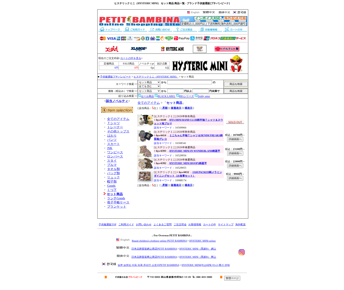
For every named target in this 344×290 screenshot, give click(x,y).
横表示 (189, 107)
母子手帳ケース (118, 202)
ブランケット (116, 206)
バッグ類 (113, 173)
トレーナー (115, 127)
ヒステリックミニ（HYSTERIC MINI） (156, 76)
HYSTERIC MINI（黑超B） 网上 (197, 256)
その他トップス (118, 131)
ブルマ (112, 164)
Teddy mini (204, 96)
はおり (112, 135)
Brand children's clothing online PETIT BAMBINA (159, 240)
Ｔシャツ (113, 123)
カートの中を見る (130, 58)
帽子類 (112, 181)
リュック (113, 177)
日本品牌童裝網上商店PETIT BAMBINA (154, 248)
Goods (111, 185)
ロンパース (115, 156)
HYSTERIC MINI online (202, 240)
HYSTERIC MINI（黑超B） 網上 (197, 248)
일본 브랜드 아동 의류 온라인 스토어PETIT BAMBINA (148, 265)
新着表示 (176, 107)
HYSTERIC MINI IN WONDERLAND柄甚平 (194, 150)
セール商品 (147, 96)
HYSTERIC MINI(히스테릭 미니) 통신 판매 (206, 265)
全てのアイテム (118, 119)
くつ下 (112, 190)
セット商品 (115, 194)
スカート (113, 144)
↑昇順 (164, 107)
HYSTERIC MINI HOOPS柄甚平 (188, 163)
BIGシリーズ (186, 96)
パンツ (112, 139)
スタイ (112, 160)
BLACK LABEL (166, 96)
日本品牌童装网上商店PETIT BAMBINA (154, 256)
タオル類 (113, 169)
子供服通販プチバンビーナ (115, 76)
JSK (109, 148)
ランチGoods (116, 198)
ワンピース (115, 152)
